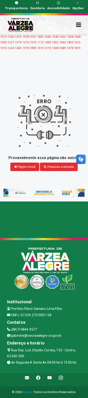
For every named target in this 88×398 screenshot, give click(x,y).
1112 (40, 42)
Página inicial (26, 166)
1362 (62, 36)
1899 (33, 48)
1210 (25, 42)
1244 (11, 48)
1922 (55, 42)
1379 (18, 42)
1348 (55, 36)
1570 (25, 48)
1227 (11, 42)
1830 (40, 36)
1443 (18, 48)
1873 (77, 48)
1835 (70, 42)
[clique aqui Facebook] (38, 380)
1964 (62, 42)
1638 (77, 36)
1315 (3, 36)
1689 (62, 48)
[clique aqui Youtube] (50, 380)
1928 (70, 36)
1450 (3, 42)
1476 (18, 36)
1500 (47, 42)
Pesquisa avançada (60, 166)
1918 (25, 36)
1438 (55, 48)
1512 (77, 42)
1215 (47, 48)
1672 (33, 36)
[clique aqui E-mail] (27, 380)
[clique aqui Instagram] (61, 380)
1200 (11, 36)
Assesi (27, 392)
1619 (40, 48)
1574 (33, 42)
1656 (47, 36)
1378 (70, 48)
